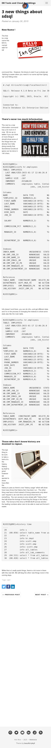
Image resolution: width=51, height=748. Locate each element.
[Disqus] (25, 630)
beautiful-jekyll (29, 743)
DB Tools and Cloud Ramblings (19, 3)
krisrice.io (33, 739)
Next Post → (42, 594)
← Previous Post (11, 594)
